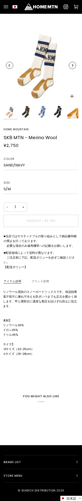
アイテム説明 (12, 281)
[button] (71, 498)
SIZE (7, 183)
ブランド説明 (40, 281)
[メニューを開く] (7, 7)
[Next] (72, 65)
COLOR (9, 159)
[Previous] (9, 65)
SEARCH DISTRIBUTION (38, 490)
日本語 (17, 7)
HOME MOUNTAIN (16, 129)
